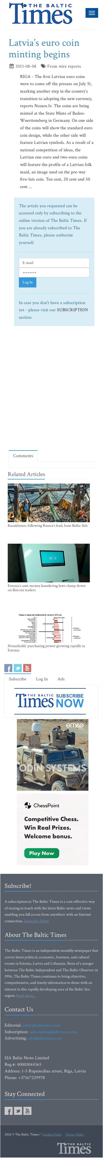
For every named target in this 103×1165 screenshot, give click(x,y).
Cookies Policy (52, 1134)
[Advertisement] (51, 390)
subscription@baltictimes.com (53, 1032)
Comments (23, 456)
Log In (28, 282)
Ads (61, 679)
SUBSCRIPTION (72, 310)
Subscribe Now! (36, 921)
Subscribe (17, 679)
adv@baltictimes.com (45, 1038)
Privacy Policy (75, 1134)
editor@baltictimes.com (41, 1025)
